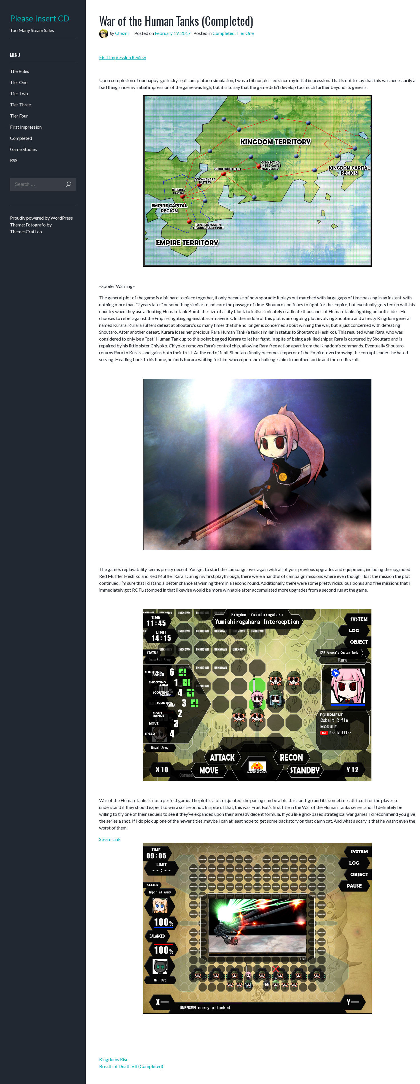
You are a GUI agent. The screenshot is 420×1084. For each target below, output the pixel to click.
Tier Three (20, 104)
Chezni (122, 33)
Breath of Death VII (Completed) (131, 1066)
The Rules (19, 71)
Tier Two (19, 93)
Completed (21, 138)
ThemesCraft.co (26, 231)
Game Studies (23, 149)
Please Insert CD (39, 18)
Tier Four (19, 115)
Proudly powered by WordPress (41, 217)
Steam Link (110, 839)
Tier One (18, 82)
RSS (13, 160)
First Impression (26, 127)
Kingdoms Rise (113, 1059)
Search (68, 184)
